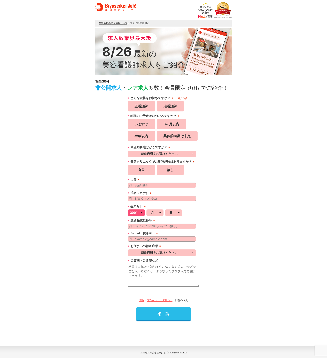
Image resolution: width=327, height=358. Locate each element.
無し (170, 170)
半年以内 (141, 136)
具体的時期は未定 (177, 136)
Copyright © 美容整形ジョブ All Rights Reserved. (163, 352)
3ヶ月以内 (171, 124)
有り (141, 170)
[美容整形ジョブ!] (115, 11)
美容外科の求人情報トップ (113, 23)
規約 (141, 300)
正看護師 (141, 106)
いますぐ (141, 124)
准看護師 (170, 106)
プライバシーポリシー (160, 300)
